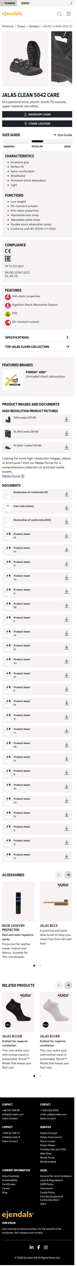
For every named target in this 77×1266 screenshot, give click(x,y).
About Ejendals (10, 1175)
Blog (4, 1192)
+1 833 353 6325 (49, 1110)
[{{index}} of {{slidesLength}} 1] (34, 965)
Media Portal (11, 476)
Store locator (39, 123)
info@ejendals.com (12, 1114)
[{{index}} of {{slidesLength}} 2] (40, 966)
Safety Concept (48, 1132)
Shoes (21, 26)
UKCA (43, 1203)
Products (8, 26)
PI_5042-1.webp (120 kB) (27, 445)
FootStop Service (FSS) (53, 1149)
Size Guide (64, 135)
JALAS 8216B (50, 1036)
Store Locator (48, 1141)
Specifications (17, 337)
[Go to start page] (12, 13)
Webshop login (39, 114)
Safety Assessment (51, 1137)
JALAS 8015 (49, 925)
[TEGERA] (8, 3)
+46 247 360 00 (11, 1110)
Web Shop (46, 1153)
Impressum (46, 1188)
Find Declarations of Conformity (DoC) (51, 1198)
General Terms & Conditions (56, 1175)
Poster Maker (48, 1145)
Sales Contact (10, 1118)
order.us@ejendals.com (53, 1114)
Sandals (34, 26)
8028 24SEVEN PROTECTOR (13, 928)
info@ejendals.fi (11, 1137)
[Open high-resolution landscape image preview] (25, 58)
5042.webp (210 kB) (25, 417)
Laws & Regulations (51, 1180)
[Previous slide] (59, 875)
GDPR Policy (47, 1184)
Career (6, 1188)
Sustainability (9, 1180)
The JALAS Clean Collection (27, 347)
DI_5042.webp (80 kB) (26, 431)
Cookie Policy (47, 1192)
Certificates (8, 1184)
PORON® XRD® (36, 372)
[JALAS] (26, 3)
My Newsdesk (48, 1161)
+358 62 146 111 (11, 1132)
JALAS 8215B (12, 1036)
